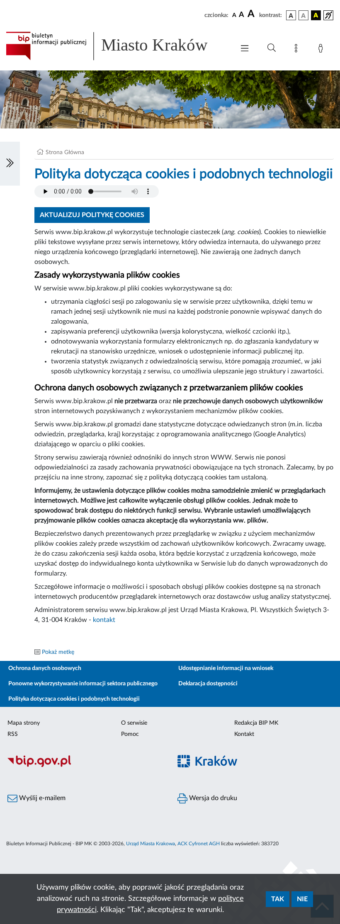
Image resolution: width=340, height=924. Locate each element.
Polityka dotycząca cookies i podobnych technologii (74, 699)
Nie (302, 899)
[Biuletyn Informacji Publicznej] (85, 765)
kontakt (104, 620)
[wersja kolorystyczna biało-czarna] (303, 15)
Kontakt (244, 734)
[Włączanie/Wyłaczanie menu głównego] (244, 49)
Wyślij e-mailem (41, 798)
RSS (12, 734)
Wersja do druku (212, 798)
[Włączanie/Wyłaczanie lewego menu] (10, 164)
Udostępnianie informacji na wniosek (225, 668)
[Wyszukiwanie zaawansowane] (271, 48)
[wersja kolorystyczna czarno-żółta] (316, 15)
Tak (277, 899)
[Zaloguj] (322, 50)
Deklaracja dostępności (208, 684)
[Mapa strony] (297, 50)
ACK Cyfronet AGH (198, 843)
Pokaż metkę (58, 652)
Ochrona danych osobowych (44, 668)
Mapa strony (23, 723)
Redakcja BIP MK (256, 723)
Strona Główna (65, 152)
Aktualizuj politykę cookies (92, 215)
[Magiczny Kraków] (255, 766)
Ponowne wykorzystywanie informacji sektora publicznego (83, 684)
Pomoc (130, 734)
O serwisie (134, 723)
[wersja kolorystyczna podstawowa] (291, 15)
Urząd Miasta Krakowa (150, 843)
